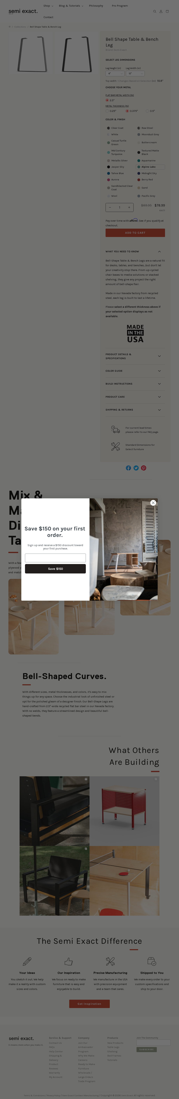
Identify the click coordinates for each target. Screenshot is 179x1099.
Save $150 (55, 569)
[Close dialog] (153, 503)
